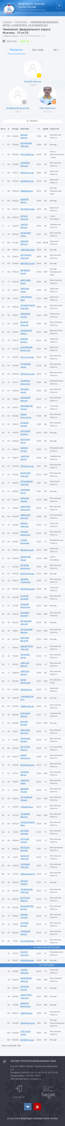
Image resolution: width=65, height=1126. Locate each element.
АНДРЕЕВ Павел (27, 209)
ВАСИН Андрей (27, 550)
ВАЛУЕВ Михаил (27, 574)
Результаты (21, 22)
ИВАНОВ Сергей (27, 264)
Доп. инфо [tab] (38, 50)
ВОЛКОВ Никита (27, 765)
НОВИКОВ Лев (26, 191)
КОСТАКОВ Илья (27, 941)
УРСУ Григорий (27, 357)
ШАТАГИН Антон (27, 1023)
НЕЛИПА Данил (27, 1040)
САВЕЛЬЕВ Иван (27, 250)
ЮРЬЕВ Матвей (27, 960)
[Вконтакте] (27, 1106)
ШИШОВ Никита (27, 874)
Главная (7, 22)
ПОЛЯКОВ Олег (27, 181)
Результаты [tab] (16, 50)
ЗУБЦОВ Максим (32, 82)
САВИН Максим (27, 706)
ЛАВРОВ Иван (26, 1013)
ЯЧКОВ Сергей (27, 466)
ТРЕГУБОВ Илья (47, 108)
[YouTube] (37, 1106)
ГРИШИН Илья (26, 807)
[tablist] (32, 47)
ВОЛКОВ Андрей (27, 589)
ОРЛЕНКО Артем (27, 374)
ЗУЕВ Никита (26, 690)
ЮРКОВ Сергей (27, 173)
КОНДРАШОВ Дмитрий (17, 108)
